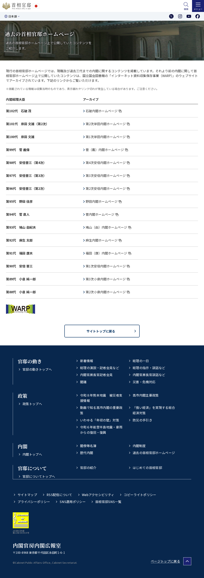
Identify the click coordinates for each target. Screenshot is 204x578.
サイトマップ (27, 494)
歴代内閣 (86, 452)
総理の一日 (141, 360)
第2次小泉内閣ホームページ (106, 291)
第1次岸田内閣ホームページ (106, 136)
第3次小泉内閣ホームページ (106, 279)
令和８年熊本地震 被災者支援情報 (101, 398)
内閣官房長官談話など (149, 374)
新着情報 (86, 360)
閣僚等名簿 (88, 445)
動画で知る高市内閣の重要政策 (101, 410)
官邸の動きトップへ (37, 369)
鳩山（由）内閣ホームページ (106, 227)
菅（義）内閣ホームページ (105, 149)
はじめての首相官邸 (147, 467)
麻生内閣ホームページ (102, 240)
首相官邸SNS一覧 (108, 501)
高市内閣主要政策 (146, 395)
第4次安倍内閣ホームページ (106, 162)
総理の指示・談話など (149, 367)
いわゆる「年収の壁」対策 (99, 420)
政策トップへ (32, 403)
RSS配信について (59, 494)
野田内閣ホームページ (102, 201)
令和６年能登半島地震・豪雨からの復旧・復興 (101, 430)
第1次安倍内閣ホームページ (106, 266)
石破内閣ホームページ (102, 110)
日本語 (12, 16)
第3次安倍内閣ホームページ (106, 175)
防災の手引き (142, 420)
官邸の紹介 (88, 467)
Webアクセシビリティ (98, 494)
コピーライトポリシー (140, 494)
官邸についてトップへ (39, 476)
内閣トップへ (32, 454)
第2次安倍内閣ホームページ (106, 188)
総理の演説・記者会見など (99, 367)
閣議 (83, 381)
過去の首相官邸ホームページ (154, 452)
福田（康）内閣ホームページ (106, 253)
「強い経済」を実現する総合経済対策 (154, 410)
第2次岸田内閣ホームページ (106, 123)
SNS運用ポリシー (73, 501)
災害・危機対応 (144, 381)
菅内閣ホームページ (100, 214)
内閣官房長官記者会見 (96, 374)
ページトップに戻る (165, 561)
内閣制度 (139, 445)
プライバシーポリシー (34, 501)
